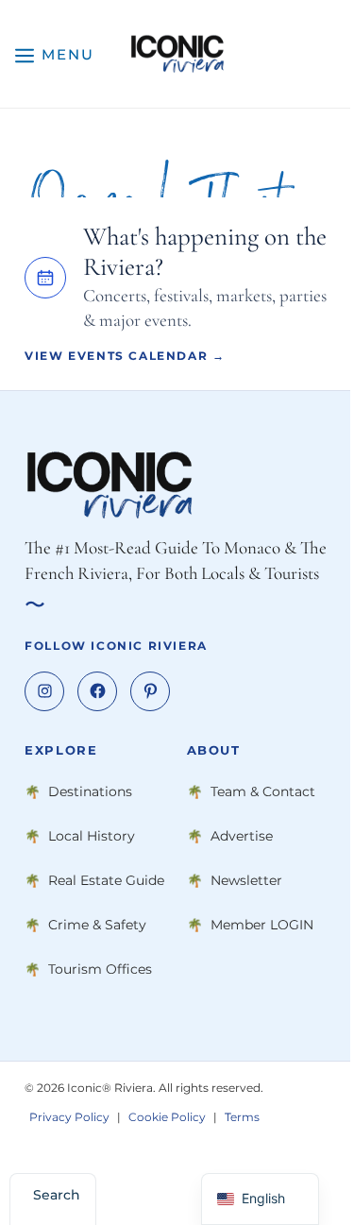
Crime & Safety (97, 924)
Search (56, 1194)
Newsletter (246, 880)
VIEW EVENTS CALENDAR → (125, 356)
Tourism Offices (100, 969)
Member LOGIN (262, 924)
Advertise (242, 835)
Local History (91, 835)
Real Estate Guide (106, 880)
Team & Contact (263, 791)
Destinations (90, 791)
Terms (242, 1117)
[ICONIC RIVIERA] (177, 54)
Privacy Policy (69, 1117)
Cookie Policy (167, 1117)
